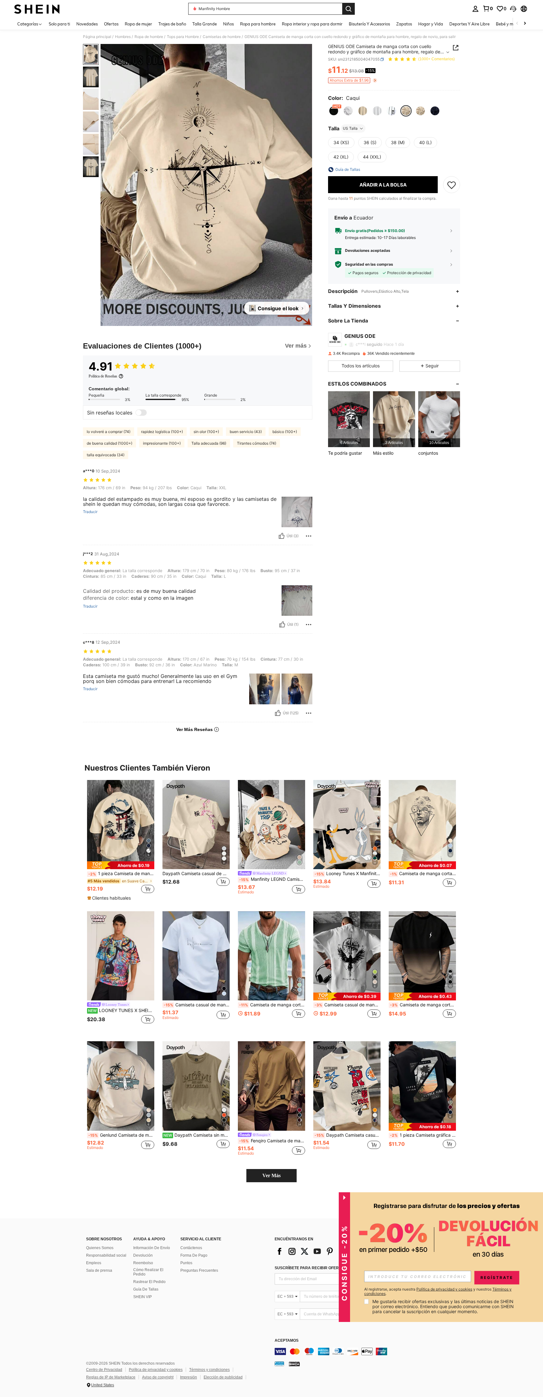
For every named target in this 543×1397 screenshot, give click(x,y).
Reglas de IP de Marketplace (110, 1377)
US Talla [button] (350, 128)
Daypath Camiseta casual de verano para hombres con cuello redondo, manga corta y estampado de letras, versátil (348, 1135)
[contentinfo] (369, 1351)
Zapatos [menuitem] (404, 23)
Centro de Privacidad (104, 1369)
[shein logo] (37, 9)
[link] (487, 8)
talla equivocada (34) (105, 454)
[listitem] (349, 419)
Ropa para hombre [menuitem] (258, 23)
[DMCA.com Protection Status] (294, 1364)
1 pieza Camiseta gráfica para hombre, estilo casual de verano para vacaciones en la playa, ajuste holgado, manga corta (423, 1135)
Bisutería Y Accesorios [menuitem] (369, 23)
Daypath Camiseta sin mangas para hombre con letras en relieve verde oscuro (196, 1135)
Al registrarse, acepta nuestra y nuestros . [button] (438, 1291)
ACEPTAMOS (287, 1341)
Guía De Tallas (145, 1289)
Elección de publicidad (223, 1377)
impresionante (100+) (162, 443)
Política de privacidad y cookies (156, 1369)
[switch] (141, 412)
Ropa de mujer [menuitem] (138, 23)
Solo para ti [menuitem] (59, 23)
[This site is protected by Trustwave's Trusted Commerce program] (279, 1364)
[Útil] (281, 536)
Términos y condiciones (209, 1369)
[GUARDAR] (451, 184)
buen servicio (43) (246, 431)
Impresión (188, 1377)
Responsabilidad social (106, 1255)
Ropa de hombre (148, 37)
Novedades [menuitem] (87, 23)
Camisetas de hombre (222, 37)
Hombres (123, 37)
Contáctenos (191, 1248)
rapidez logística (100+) (162, 431)
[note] (120, 865)
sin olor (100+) (206, 431)
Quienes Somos (99, 1248)
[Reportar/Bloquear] (308, 536)
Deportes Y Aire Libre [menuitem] (469, 23)
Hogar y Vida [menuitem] (430, 23)
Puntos (186, 1263)
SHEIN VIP (142, 1297)
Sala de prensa (99, 1270)
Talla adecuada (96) (208, 443)
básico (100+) (284, 431)
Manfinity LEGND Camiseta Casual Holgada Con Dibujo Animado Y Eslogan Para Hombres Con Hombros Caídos (272, 879)
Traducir (90, 512)
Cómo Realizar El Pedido (148, 1272)
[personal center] (475, 9)
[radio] (333, 110)
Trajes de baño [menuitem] (172, 23)
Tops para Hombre (183, 37)
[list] (325, 1251)
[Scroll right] (525, 24)
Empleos (93, 1263)
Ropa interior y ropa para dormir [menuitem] (312, 23)
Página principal (97, 37)
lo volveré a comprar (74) (108, 431)
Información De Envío (151, 1248)
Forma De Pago (193, 1255)
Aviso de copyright (157, 1377)
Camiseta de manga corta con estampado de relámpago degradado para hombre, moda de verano (423, 1004)
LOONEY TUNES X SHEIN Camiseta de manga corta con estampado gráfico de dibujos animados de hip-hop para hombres (121, 1010)
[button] (513, 9)
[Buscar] (348, 9)
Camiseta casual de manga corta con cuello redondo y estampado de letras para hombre (197, 1004)
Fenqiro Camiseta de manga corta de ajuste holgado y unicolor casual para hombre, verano (272, 1140)
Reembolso (143, 1263)
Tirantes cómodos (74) (256, 443)
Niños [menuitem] (228, 23)
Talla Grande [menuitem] (204, 23)
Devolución (143, 1255)
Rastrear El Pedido (149, 1282)
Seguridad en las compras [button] (369, 264)
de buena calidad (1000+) (109, 443)
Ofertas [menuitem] (111, 23)
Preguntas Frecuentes (199, 1270)
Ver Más (271, 1175)
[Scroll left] (517, 24)
